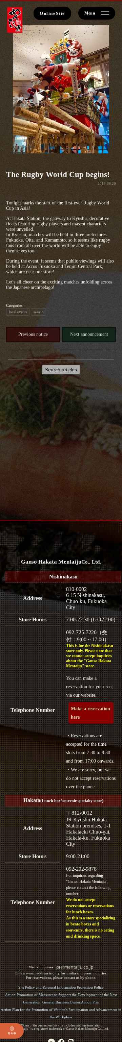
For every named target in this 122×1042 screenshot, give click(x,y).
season (39, 312)
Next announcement (89, 334)
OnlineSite (52, 13)
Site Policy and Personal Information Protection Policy (61, 987)
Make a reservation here (90, 713)
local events (18, 312)
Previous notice (33, 334)
